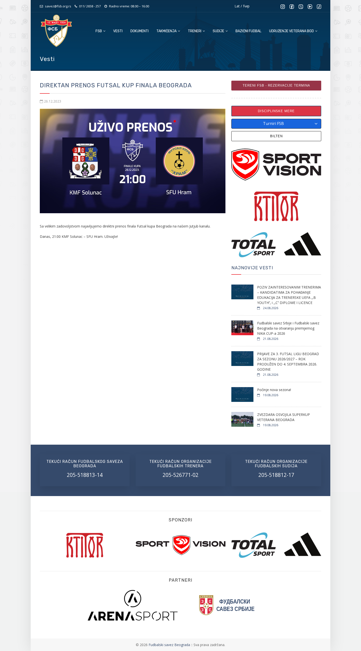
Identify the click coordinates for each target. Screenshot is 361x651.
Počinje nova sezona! (274, 389)
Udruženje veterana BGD (292, 31)
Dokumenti (139, 31)
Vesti (118, 31)
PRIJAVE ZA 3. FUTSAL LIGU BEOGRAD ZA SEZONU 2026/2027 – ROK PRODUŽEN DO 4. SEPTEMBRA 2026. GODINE (288, 361)
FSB (99, 31)
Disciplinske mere (276, 111)
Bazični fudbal (248, 31)
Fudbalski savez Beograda (170, 644)
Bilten (276, 136)
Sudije (219, 31)
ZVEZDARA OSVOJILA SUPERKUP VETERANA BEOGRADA (283, 417)
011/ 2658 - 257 (90, 6)
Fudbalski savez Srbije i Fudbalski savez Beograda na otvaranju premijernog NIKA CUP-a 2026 (288, 328)
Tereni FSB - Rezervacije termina (276, 85)
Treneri (195, 31)
